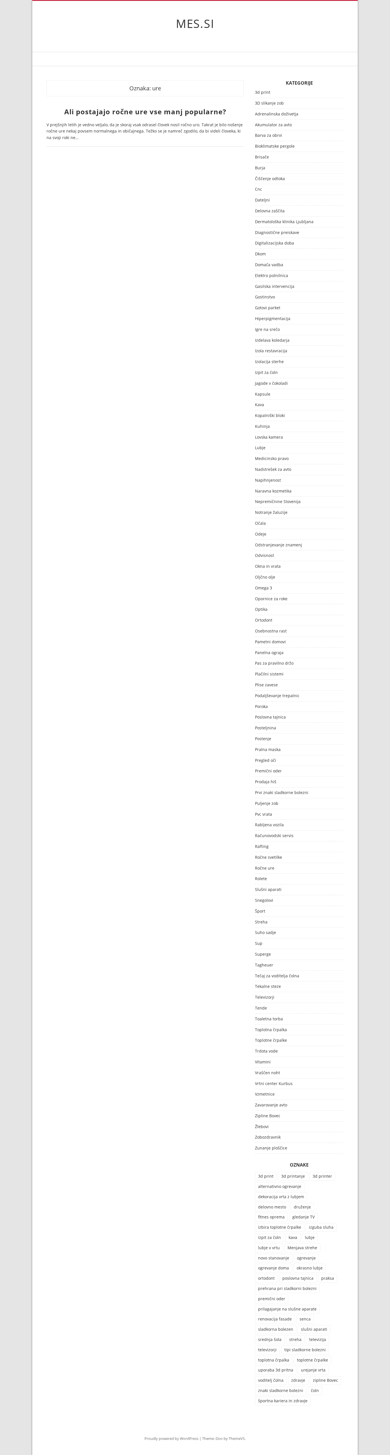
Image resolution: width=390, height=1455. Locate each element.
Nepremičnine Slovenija (278, 501)
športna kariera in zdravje (282, 1400)
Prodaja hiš (265, 782)
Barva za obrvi (268, 135)
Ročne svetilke (268, 857)
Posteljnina (265, 728)
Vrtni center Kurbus (274, 1083)
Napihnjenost (268, 480)
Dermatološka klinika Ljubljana (284, 221)
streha (295, 1339)
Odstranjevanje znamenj (278, 545)
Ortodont (263, 620)
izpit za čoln (269, 1237)
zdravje (298, 1380)
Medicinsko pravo (272, 458)
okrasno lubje (310, 1268)
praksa (327, 1278)
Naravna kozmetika (273, 491)
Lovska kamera (269, 437)
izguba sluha (321, 1227)
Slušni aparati (268, 889)
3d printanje (293, 1176)
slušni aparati (314, 1329)
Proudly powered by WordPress (171, 1438)
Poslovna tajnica (270, 717)
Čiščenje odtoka (270, 178)
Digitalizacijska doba (274, 243)
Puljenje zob (266, 803)
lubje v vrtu (269, 1247)
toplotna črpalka (273, 1360)
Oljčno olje (265, 577)
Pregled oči (265, 760)
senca (305, 1319)
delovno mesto (272, 1207)
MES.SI (195, 23)
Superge (263, 954)
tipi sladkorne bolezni (305, 1349)
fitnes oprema (271, 1217)
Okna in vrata (268, 566)
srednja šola (270, 1339)
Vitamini (263, 1062)
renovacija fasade (275, 1319)
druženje (302, 1207)
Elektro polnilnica (271, 275)
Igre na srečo (267, 329)
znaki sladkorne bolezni (280, 1390)
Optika (261, 609)
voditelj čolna (271, 1380)
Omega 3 (263, 588)
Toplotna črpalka (271, 1029)
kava (293, 1237)
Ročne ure (264, 868)
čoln (315, 1390)
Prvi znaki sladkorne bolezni (281, 792)
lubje (310, 1237)
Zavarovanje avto (271, 1105)
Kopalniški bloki (270, 415)
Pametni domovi (270, 642)
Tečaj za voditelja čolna (277, 976)
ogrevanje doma (273, 1268)
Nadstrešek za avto (273, 469)
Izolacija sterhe (269, 361)
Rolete (261, 878)
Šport (260, 911)
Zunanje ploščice (271, 1148)
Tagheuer (264, 965)
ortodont (266, 1278)
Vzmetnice (265, 1094)
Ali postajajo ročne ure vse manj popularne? (145, 111)
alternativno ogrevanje (279, 1186)
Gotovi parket (267, 308)
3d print (262, 92)
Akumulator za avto (273, 125)
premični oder (271, 1298)
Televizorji (264, 997)
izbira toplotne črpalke (279, 1227)
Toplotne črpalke (271, 1040)
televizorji (267, 1349)
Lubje (260, 447)
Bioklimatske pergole (275, 146)
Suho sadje (265, 932)
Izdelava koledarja (272, 340)
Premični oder (268, 771)
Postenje (263, 738)
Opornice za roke (271, 599)
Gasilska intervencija (274, 286)
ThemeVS (237, 1438)
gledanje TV (303, 1217)
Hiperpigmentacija (272, 318)
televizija (317, 1339)
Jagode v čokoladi (271, 383)
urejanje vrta (313, 1370)
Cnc (258, 189)
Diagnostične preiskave (277, 232)
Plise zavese (266, 685)
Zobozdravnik (268, 1137)
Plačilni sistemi (269, 674)
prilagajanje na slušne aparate (287, 1309)
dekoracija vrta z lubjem (281, 1196)
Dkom (260, 254)
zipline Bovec (325, 1380)
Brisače (262, 157)
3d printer (322, 1176)
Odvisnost (264, 555)
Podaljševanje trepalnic (277, 695)
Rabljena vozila (269, 825)
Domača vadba (269, 264)
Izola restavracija (271, 351)
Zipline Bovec (267, 1116)
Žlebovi (262, 1126)
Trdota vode (266, 1051)
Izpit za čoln (266, 372)
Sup (258, 943)
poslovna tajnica (297, 1278)
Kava (259, 404)
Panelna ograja (269, 652)
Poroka (261, 706)
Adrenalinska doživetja (276, 114)
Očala (260, 523)
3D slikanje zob (269, 103)
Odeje (260, 534)
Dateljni (262, 200)
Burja (260, 168)
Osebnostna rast (271, 631)
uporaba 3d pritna (275, 1370)
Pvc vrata (263, 814)
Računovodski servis (274, 835)
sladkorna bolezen (275, 1329)
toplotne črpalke (312, 1360)
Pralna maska (268, 749)
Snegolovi (264, 900)
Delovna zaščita (270, 211)
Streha (261, 922)
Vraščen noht (267, 1073)
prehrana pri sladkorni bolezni (287, 1288)
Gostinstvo (265, 297)
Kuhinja (262, 426)
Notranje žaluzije (271, 512)
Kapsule (262, 394)
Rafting (262, 846)
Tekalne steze (268, 986)
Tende (261, 1008)
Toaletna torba (269, 1019)
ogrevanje (306, 1258)
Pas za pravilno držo (274, 663)
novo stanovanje (273, 1258)
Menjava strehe (302, 1247)
